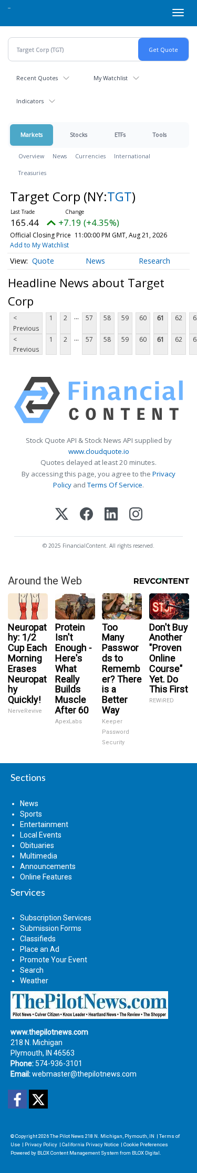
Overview (31, 156)
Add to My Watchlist (39, 245)
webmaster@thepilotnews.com (84, 1074)
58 (107, 317)
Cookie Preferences (145, 1144)
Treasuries (32, 173)
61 (160, 317)
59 (125, 317)
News (60, 156)
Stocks (78, 134)
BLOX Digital (146, 1153)
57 (89, 317)
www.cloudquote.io (98, 451)
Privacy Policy (41, 1144)
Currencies (90, 156)
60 (143, 317)
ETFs (120, 134)
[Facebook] (86, 515)
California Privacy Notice (90, 1144)
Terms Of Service (114, 485)
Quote (43, 261)
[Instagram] (136, 515)
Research (154, 261)
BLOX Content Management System (78, 1153)
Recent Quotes (37, 78)
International (132, 156)
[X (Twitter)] (61, 515)
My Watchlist (111, 78)
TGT (119, 196)
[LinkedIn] (111, 515)
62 (178, 317)
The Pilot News (67, 1136)
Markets (31, 134)
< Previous (26, 322)
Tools (160, 134)
